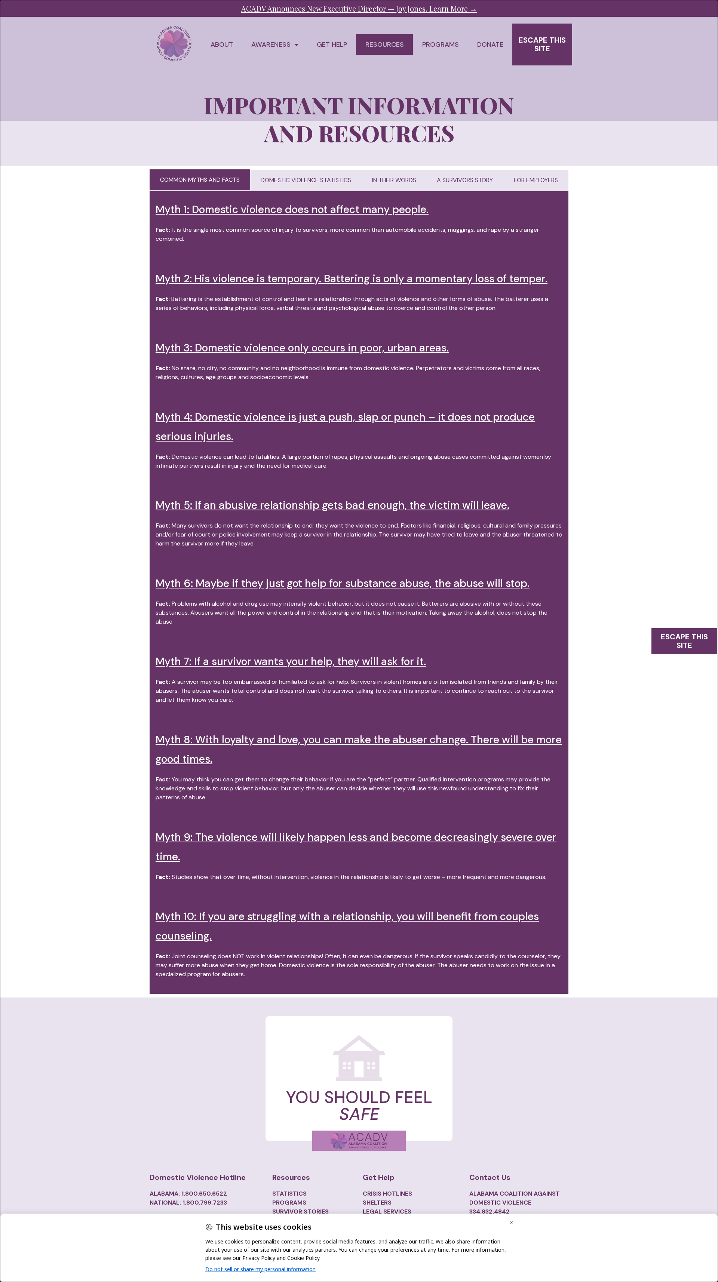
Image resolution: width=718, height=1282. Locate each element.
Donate (490, 44)
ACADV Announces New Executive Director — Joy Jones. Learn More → (359, 8)
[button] (542, 44)
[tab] (200, 180)
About (222, 44)
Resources (384, 44)
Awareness (271, 44)
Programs (440, 44)
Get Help (332, 44)
